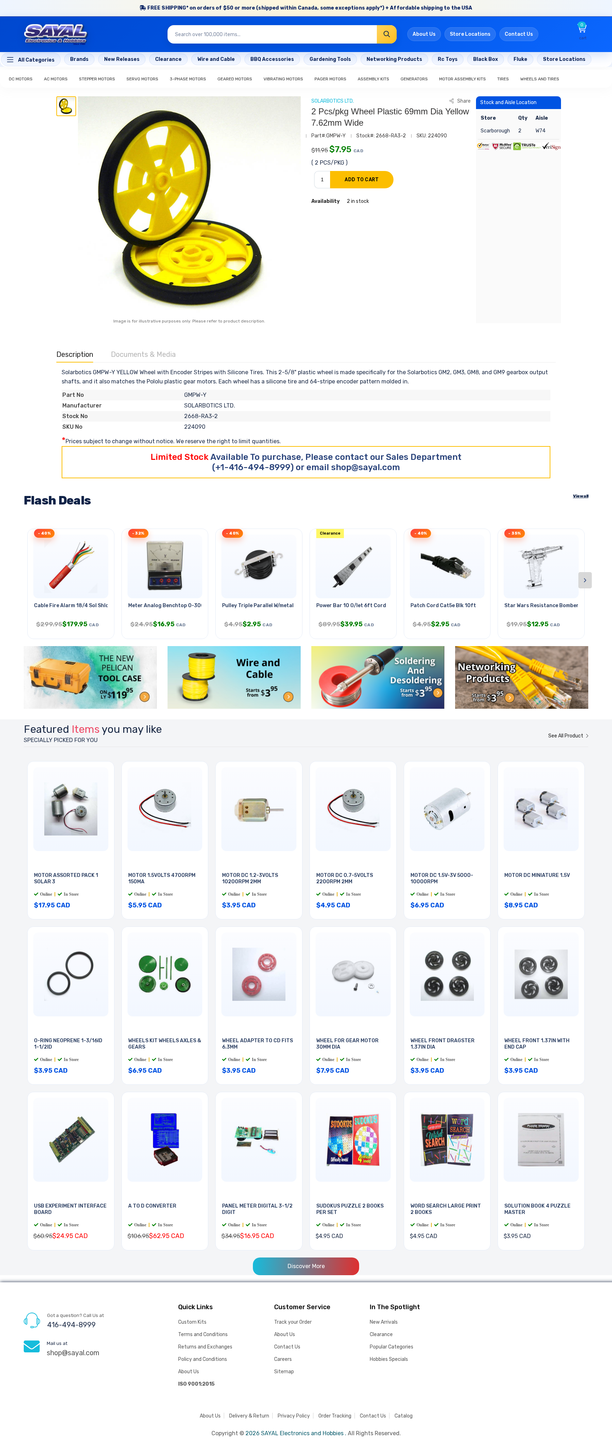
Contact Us (519, 34)
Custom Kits (192, 1322)
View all (581, 496)
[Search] (387, 34)
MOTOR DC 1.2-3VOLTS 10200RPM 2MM (250, 878)
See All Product (566, 736)
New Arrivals (384, 1322)
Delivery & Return (249, 1416)
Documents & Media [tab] (143, 354)
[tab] (66, 106)
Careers (283, 1359)
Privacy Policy (294, 1416)
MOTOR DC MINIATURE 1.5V (537, 875)
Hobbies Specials (389, 1359)
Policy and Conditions (202, 1359)
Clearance (381, 1334)
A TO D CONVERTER (152, 1206)
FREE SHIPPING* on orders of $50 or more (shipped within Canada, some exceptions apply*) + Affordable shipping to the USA (309, 8)
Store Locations (470, 34)
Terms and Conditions (203, 1334)
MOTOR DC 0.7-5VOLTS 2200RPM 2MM (344, 878)
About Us (424, 34)
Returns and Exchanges (205, 1347)
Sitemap (284, 1372)
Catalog (404, 1416)
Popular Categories (391, 1347)
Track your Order (293, 1322)
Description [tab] (74, 354)
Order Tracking (334, 1416)
